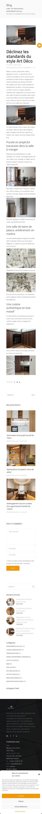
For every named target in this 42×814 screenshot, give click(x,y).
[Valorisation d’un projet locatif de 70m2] (21, 421)
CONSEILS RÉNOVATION (13, 650)
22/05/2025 (23, 475)
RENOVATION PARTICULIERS (14, 681)
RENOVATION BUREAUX (13, 678)
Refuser (21, 801)
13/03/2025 (23, 512)
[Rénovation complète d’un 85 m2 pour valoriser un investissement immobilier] (10, 631)
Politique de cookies (20, 811)
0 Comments (27, 68)
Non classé (10, 667)
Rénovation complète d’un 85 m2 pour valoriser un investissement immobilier (25, 631)
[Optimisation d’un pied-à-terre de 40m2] (21, 455)
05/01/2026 (23, 441)
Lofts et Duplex (11, 660)
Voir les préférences (21, 806)
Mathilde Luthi (13, 441)
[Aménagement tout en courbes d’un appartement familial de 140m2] (21, 489)
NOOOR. (29, 82)
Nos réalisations (17, 8)
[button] (39, 774)
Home (8, 8)
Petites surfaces (12, 674)
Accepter (21, 796)
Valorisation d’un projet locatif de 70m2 (20, 436)
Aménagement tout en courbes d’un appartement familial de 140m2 (19, 506)
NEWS (8, 664)
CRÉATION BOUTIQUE (12, 653)
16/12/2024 (19, 635)
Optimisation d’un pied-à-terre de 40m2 (20, 471)
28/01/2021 (17, 65)
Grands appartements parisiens (17, 657)
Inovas (10, 65)
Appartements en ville (14, 11)
